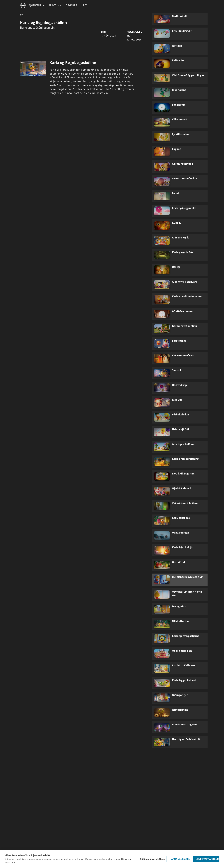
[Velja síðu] (44, 5)
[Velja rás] (59, 5)
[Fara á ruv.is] (23, 5)
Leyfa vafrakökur (207, 859)
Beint (52, 5)
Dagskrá (71, 5)
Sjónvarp (35, 5)
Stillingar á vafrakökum (152, 859)
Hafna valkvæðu (180, 859)
